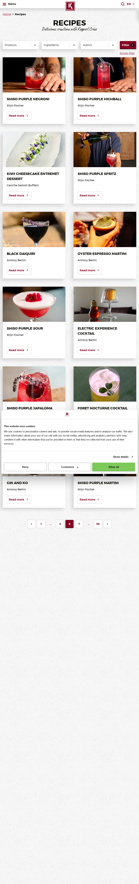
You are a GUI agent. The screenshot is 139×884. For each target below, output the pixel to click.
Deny (25, 466)
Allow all (113, 466)
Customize (67, 466)
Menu (12, 4)
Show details (120, 456)
